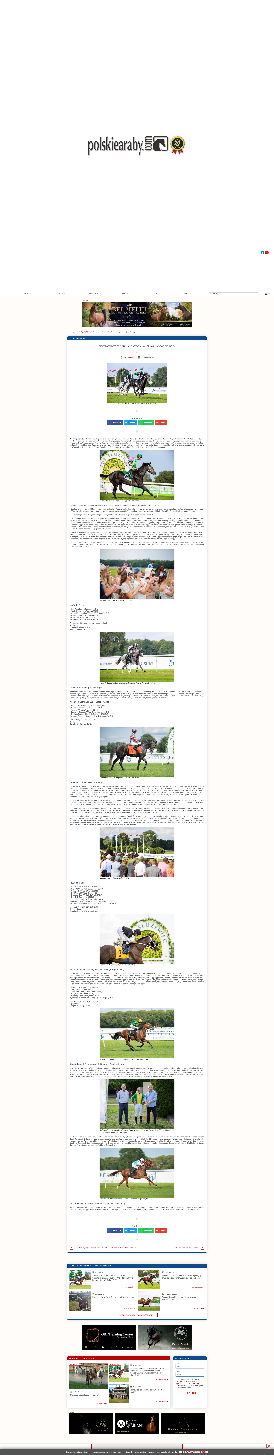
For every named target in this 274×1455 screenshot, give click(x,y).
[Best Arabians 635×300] (137, 1433)
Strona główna (73, 332)
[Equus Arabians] (183, 1433)
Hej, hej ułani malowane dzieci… (187, 1248)
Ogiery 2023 (93, 294)
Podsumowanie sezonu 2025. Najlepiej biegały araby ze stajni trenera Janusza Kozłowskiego (181, 1276)
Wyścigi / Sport (86, 332)
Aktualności (114, 1386)
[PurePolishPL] (165, 1350)
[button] (115, 422)
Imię (177, 1363)
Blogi (157, 294)
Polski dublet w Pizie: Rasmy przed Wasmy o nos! (113, 1297)
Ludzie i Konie (74, 1364)
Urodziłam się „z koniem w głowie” (84, 1395)
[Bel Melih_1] (137, 326)
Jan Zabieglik (128, 357)
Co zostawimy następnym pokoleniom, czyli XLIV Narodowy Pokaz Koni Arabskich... (105, 1248)
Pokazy (123, 1386)
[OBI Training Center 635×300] (109, 1350)
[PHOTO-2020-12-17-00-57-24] (91, 1433)
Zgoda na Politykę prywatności (187, 1379)
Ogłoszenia (126, 294)
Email (178, 1371)
